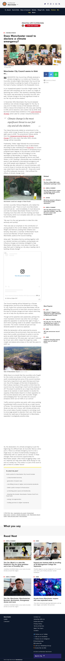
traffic (5, 516)
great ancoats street (13, 516)
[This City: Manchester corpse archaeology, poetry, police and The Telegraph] (52, 190)
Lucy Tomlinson (9, 65)
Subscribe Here (38, 621)
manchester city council (20, 513)
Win (58, 10)
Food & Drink (15, 10)
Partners (53, 10)
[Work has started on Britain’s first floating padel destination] (52, 200)
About (33, 12)
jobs (28, 514)
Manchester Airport (35, 514)
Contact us (37, 617)
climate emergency (21, 514)
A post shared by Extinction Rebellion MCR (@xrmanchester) (20, 295)
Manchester (7, 617)
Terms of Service (39, 626)
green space (7, 514)
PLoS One (30, 147)
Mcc (12, 513)
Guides (48, 10)
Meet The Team (38, 628)
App (29, 12)
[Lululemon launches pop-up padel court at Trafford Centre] (52, 339)
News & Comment (25, 10)
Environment (30, 513)
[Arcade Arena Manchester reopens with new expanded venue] (47, 591)
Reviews (34, 10)
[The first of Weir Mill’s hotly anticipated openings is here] (52, 182)
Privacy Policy (38, 623)
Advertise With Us (39, 619)
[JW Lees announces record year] (52, 331)
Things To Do (41, 10)
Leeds (5, 619)
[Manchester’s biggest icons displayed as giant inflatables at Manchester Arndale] (52, 312)
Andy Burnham (23, 516)
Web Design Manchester (9, 659)
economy (13, 514)
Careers (36, 630)
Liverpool (6, 621)
